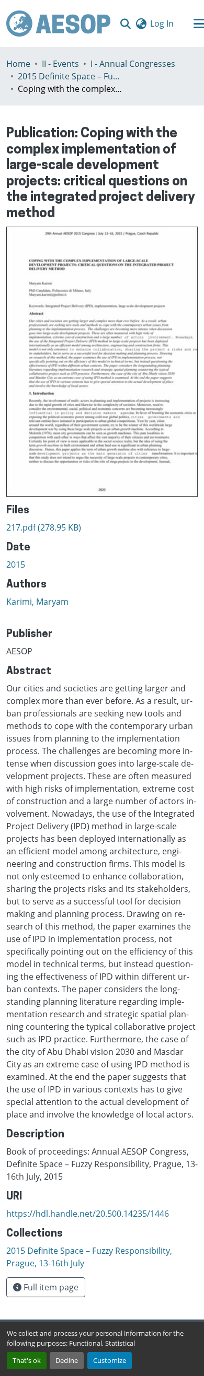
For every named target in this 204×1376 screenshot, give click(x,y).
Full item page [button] (49, 1287)
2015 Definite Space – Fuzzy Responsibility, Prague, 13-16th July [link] (70, 76)
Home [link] (18, 63)
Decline (66, 1360)
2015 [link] (15, 564)
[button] (58, 23)
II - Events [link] (60, 63)
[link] (102, 527)
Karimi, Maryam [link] (37, 601)
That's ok (27, 1360)
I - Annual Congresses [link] (132, 63)
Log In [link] (162, 23)
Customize (109, 1360)
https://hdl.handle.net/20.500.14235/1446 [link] (87, 1213)
